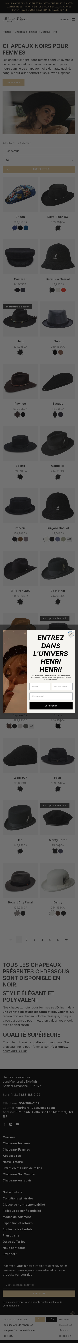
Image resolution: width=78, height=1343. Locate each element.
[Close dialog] (71, 634)
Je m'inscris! (51, 705)
